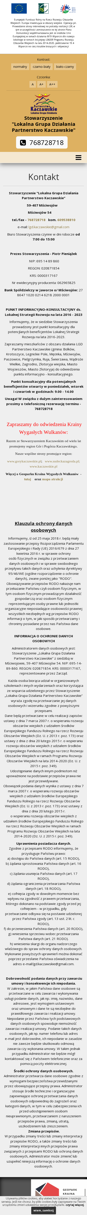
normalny (20, 66)
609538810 (66, 219)
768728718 (45, 142)
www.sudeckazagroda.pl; (62, 461)
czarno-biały (41, 66)
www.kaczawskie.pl (43, 466)
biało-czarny (65, 66)
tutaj (27, 479)
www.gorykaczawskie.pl (24, 461)
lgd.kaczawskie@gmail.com (49, 227)
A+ (41, 84)
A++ (52, 84)
